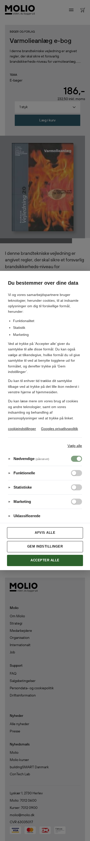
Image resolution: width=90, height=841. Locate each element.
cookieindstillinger (22, 429)
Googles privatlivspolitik (59, 429)
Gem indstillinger (45, 546)
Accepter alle (45, 560)
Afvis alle (45, 532)
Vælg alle (75, 446)
